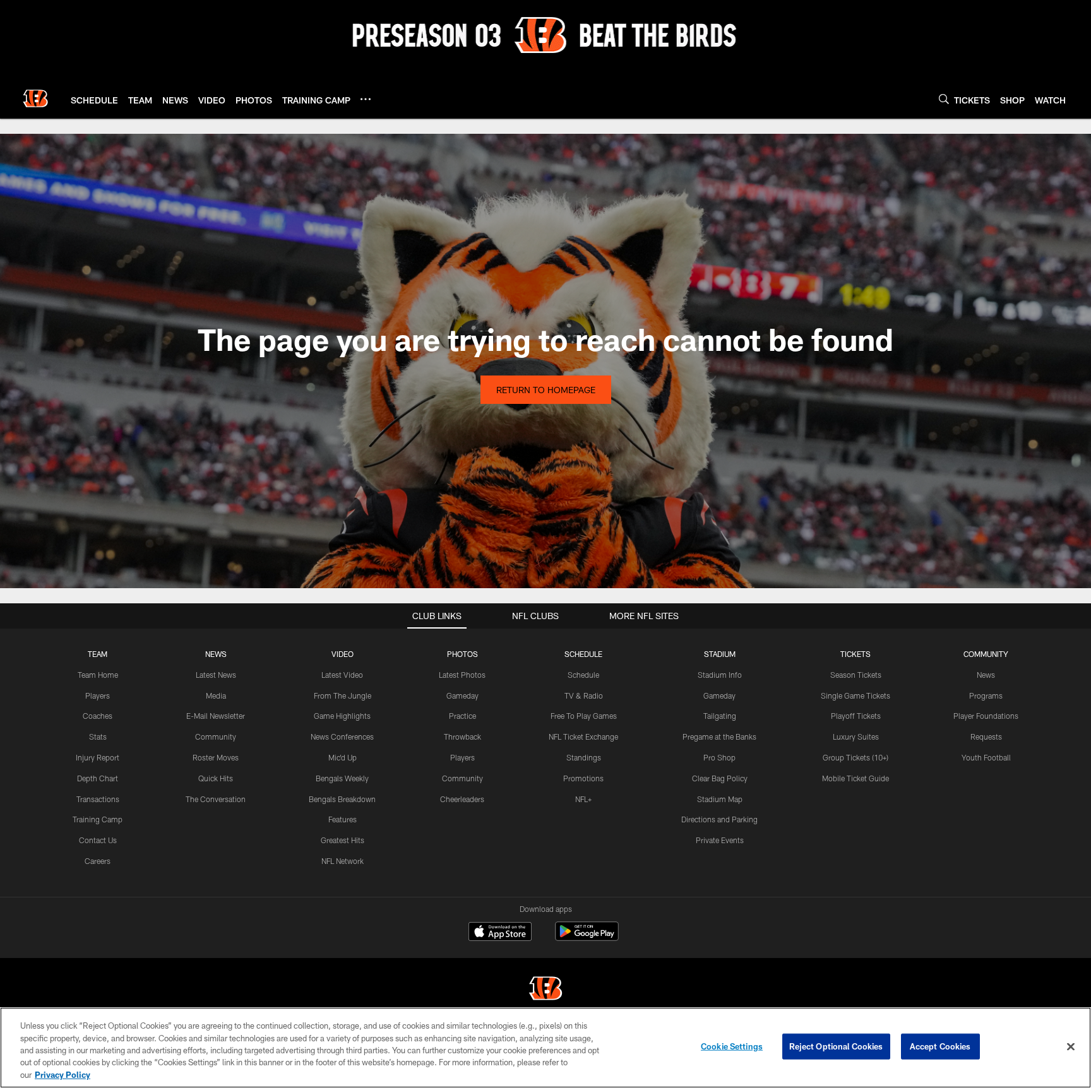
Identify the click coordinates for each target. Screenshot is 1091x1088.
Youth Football (986, 757)
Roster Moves (216, 757)
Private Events (720, 840)
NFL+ (583, 799)
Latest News (216, 674)
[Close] (1071, 1047)
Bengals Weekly (342, 778)
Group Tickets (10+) (855, 757)
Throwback (462, 736)
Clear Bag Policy (720, 778)
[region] (545, 1047)
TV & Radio (583, 695)
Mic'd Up (342, 757)
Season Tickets (855, 674)
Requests (986, 736)
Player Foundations (985, 715)
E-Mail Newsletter (215, 715)
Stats (98, 736)
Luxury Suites (856, 736)
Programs (986, 695)
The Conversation (216, 799)
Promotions (583, 778)
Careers (97, 860)
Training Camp (97, 819)
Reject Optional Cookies (836, 1046)
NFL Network (342, 860)
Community (215, 736)
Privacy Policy (62, 1075)
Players (97, 695)
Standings (583, 757)
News (986, 674)
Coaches (97, 715)
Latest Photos (462, 674)
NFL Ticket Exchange (583, 736)
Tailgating (719, 715)
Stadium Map (719, 799)
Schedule (583, 674)
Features (342, 819)
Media (216, 695)
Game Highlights (342, 715)
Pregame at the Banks (719, 736)
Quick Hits (215, 778)
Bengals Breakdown (342, 799)
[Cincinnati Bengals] (545, 990)
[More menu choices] (366, 99)
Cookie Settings (732, 1046)
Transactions (97, 799)
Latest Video (342, 674)
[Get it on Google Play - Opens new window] (587, 937)
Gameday (462, 695)
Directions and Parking (719, 819)
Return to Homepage (545, 389)
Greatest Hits (342, 840)
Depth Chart (97, 778)
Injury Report (97, 757)
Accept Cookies (940, 1046)
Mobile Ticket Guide (855, 778)
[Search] (944, 98)
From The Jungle (342, 695)
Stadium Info (720, 674)
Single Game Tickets (855, 695)
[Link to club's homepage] (35, 98)
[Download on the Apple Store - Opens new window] (500, 932)
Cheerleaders (462, 799)
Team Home (98, 674)
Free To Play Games (584, 715)
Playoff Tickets (856, 715)
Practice (462, 715)
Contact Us (98, 840)
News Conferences (342, 736)
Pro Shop (719, 757)
